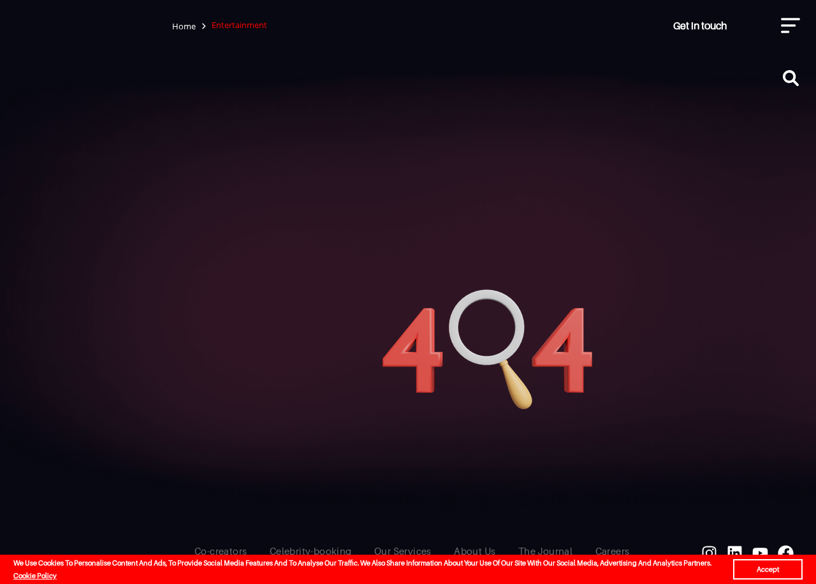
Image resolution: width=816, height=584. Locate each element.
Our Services (403, 551)
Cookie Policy (35, 575)
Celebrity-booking (311, 551)
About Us (474, 551)
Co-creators (220, 551)
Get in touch (700, 25)
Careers (612, 551)
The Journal (545, 551)
